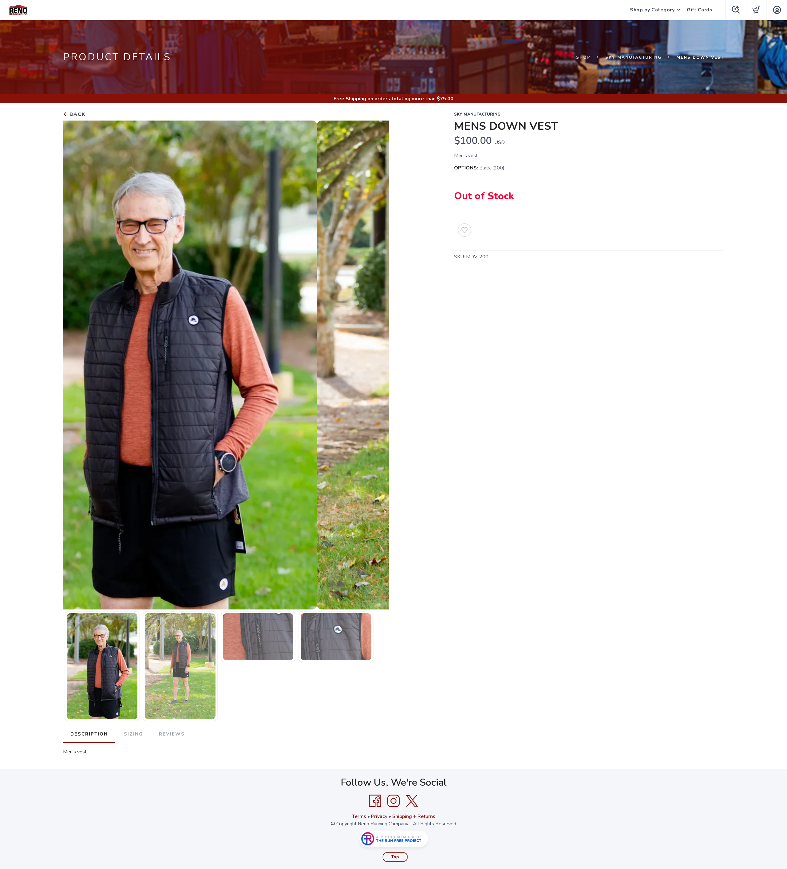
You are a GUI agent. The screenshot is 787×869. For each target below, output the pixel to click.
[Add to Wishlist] (464, 230)
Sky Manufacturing (633, 57)
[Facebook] (375, 801)
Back (77, 114)
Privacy (379, 816)
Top (395, 857)
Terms (359, 816)
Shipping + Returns (413, 816)
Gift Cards (699, 9)
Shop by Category (652, 9)
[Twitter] (412, 801)
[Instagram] (393, 801)
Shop (583, 57)
